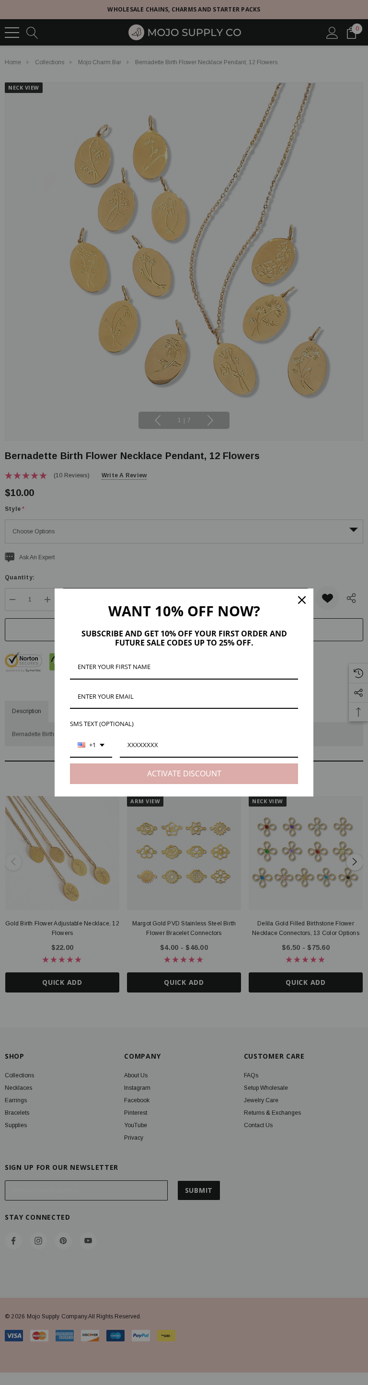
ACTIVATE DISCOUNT (184, 773)
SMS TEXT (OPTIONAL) (102, 723)
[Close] (301, 600)
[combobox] (91, 746)
